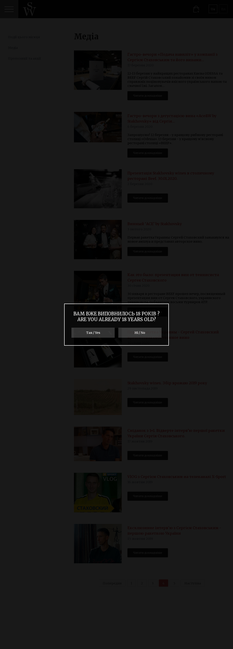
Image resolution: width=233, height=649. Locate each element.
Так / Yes (93, 333)
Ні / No (139, 333)
